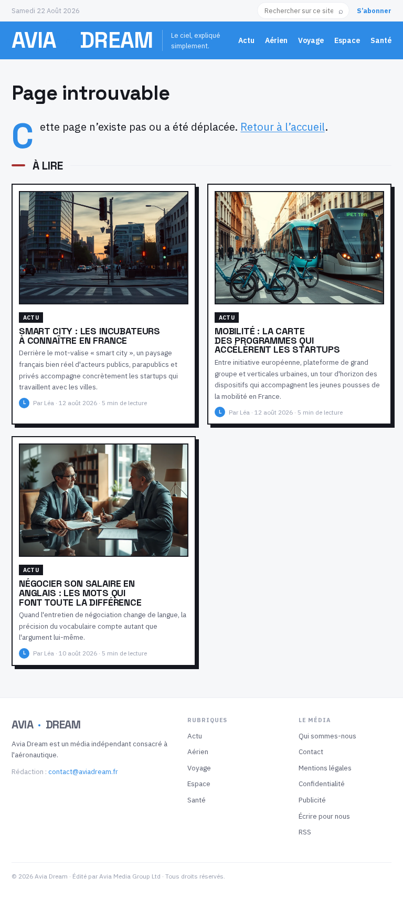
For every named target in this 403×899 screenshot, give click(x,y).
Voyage (311, 40)
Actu (246, 40)
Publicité (312, 800)
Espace (347, 40)
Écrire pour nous (324, 816)
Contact (311, 751)
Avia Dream (82, 40)
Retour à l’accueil (282, 127)
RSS (305, 832)
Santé (380, 40)
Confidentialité (322, 783)
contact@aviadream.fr (83, 771)
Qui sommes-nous (327, 736)
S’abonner (374, 10)
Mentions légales (325, 768)
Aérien (276, 40)
